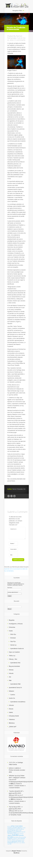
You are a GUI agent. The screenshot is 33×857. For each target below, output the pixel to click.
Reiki (10, 680)
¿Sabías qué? (12, 726)
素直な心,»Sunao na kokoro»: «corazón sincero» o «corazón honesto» (17, 785)
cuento (17, 829)
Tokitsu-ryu (12, 655)
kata (11, 837)
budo (15, 827)
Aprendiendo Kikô (15, 662)
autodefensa (10, 827)
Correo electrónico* (12, 592)
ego (19, 830)
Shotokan (13, 638)
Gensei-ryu (13, 645)
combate (23, 827)
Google (8, 496)
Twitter (14, 496)
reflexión (14, 839)
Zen (10, 677)
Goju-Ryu (13, 641)
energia (14, 831)
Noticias (11, 670)
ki (19, 837)
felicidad (23, 831)
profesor (9, 839)
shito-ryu (21, 841)
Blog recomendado (14, 666)
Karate (11, 631)
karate (15, 835)
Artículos (11, 705)
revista (20, 839)
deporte (13, 830)
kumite (24, 837)
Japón (9, 835)
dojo (17, 830)
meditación (15, 838)
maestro (10, 838)
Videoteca (12, 719)
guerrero (21, 833)
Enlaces (11, 709)
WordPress (16, 852)
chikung (19, 827)
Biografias (11, 620)
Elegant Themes (16, 850)
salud (23, 839)
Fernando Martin (12, 833)
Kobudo (11, 673)
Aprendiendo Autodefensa (17, 701)
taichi (15, 842)
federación (18, 831)
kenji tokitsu (16, 837)
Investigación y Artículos (16, 623)
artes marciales (17, 826)
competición (11, 829)
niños (19, 838)
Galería (11, 712)
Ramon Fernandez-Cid (14, 37)
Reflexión (11, 691)
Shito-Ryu (13, 634)
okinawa (22, 838)
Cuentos (12, 694)
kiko (21, 837)
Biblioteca (12, 723)
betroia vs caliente (14, 768)
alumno (8, 826)
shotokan (10, 842)
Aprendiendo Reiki (15, 684)
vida (8, 844)
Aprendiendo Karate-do (17, 648)
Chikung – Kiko (13, 659)
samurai (9, 841)
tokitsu (23, 842)
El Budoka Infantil (14, 716)
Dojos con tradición (14, 652)
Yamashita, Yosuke (15, 815)
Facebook (11, 496)
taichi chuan (19, 842)
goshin (18, 833)
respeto (17, 839)
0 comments (20, 40)
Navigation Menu (17, 10)
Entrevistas (12, 627)
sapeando (14, 841)
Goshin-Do (12, 698)
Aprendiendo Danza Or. (15, 687)
